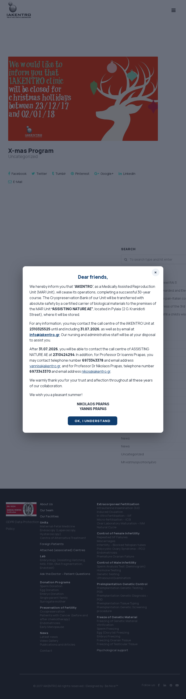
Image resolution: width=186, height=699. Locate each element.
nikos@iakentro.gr (96, 371)
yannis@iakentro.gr (44, 365)
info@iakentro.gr (44, 334)
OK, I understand (92, 420)
